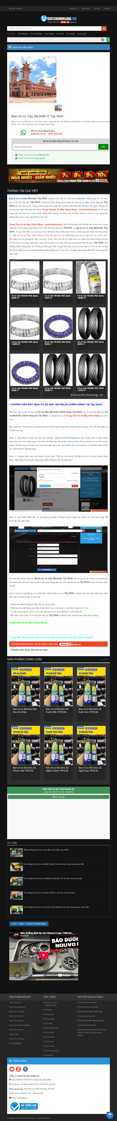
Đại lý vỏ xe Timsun (16, 1039)
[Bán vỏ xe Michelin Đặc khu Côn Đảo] (26, 687)
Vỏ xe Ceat (49, 1014)
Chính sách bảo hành (87, 1025)
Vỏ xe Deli (49, 1055)
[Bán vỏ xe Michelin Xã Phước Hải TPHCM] (26, 745)
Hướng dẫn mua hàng (87, 1003)
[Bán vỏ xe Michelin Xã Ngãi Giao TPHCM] (91, 745)
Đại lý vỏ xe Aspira (16, 1030)
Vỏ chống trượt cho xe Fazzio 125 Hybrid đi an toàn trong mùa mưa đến (56, 907)
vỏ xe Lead (81, 34)
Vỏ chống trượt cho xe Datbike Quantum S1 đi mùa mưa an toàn (53, 878)
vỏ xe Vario (70, 34)
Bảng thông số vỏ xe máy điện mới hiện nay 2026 (46, 850)
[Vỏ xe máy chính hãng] (25, 1069)
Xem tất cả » (105, 660)
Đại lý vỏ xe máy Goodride (19, 1025)
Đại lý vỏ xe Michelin (17, 1007)
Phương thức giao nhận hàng (90, 1012)
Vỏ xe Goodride (15, 1043)
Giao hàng (86, 8)
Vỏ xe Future (50, 1046)
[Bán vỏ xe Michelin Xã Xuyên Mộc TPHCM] (58, 687)
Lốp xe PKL (13, 1034)
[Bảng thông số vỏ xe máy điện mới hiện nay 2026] (16, 852)
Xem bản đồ (59, 797)
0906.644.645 (55, 134)
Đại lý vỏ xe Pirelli (16, 1016)
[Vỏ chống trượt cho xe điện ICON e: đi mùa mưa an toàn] (16, 895)
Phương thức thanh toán (88, 1007)
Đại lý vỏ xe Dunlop (16, 1012)
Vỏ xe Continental (52, 1051)
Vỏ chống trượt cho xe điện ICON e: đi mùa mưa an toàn (49, 893)
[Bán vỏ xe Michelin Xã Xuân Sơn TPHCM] (91, 687)
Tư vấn (97, 8)
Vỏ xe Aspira (50, 1019)
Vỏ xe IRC (49, 1023)
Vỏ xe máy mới (15, 1003)
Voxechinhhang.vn (28, 1118)
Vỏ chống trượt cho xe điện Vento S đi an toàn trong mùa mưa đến (54, 864)
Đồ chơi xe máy (15, 8)
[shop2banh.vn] (70, 644)
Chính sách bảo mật (87, 1016)
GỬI (103, 147)
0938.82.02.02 (38, 134)
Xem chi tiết (39, 158)
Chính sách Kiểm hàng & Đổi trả (91, 1021)
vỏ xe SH (60, 34)
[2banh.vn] (12, 1069)
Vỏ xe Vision (50, 1037)
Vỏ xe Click (49, 1042)
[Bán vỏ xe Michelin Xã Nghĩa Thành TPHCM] (58, 745)
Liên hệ (107, 8)
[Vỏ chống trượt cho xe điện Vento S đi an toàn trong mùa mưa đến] (16, 867)
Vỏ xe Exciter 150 (51, 1028)
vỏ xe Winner (23, 34)
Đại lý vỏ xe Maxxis (16, 1021)
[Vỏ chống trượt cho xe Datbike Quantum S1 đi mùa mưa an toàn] (16, 881)
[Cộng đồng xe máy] (18, 1069)
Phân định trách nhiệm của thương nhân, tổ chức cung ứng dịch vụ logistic (92, 1032)
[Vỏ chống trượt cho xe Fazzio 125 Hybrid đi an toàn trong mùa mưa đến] (16, 910)
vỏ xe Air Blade (36, 34)
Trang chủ (73, 8)
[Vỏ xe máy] (58, 19)
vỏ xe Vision (49, 34)
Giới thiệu (48, 1010)
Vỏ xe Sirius (49, 1033)
